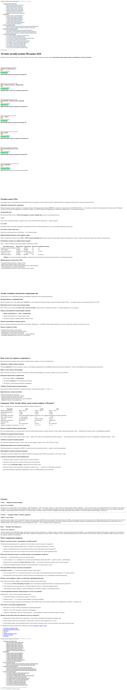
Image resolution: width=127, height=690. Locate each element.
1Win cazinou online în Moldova (14, 23)
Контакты (6, 630)
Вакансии (6, 636)
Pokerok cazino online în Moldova (14, 17)
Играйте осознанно (8, 634)
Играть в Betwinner (5, 168)
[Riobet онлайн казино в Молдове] (4, 146)
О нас (5, 632)
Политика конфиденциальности (12, 629)
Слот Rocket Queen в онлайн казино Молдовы (18, 40)
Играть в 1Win (4, 72)
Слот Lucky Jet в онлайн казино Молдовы (16, 47)
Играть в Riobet (4, 152)
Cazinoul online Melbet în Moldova (14, 19)
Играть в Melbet (5, 104)
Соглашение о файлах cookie (11, 628)
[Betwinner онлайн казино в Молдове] (4, 162)
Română (5, 14)
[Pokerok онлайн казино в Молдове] (4, 130)
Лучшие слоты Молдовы (10, 34)
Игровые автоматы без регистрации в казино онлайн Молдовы (22, 26)
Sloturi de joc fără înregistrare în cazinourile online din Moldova (21, 31)
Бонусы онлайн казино (9, 25)
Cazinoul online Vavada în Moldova (14, 15)
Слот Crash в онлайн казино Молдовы (16, 44)
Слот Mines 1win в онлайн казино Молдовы (17, 42)
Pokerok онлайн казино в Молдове (15, 10)
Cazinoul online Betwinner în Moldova (15, 22)
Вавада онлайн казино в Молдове (14, 5)
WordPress (36, 625)
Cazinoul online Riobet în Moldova (14, 18)
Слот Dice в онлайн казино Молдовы (15, 36)
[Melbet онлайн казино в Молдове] (4, 98)
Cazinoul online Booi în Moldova (14, 21)
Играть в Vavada (5, 88)
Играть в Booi (4, 120)
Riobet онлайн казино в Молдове (14, 9)
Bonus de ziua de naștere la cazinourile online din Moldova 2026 (21, 32)
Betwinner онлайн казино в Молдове (15, 13)
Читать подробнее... (6, 71)
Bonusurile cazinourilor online (11, 28)
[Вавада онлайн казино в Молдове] (4, 82)
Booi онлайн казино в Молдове (14, 6)
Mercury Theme (43, 625)
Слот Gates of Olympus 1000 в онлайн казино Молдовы (20, 38)
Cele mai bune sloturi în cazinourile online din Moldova (19, 30)
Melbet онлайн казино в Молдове (14, 7)
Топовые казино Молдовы (10, 3)
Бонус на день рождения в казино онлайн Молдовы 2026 (20, 27)
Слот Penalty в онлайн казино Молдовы (16, 39)
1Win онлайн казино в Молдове (14, 11)
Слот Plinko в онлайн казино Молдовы (16, 43)
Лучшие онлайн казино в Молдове (9, 1)
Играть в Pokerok (5, 136)
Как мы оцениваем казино (10, 633)
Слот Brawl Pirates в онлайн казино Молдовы (17, 35)
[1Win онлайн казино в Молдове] (4, 66)
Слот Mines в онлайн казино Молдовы (16, 46)
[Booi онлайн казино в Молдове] (4, 114)
